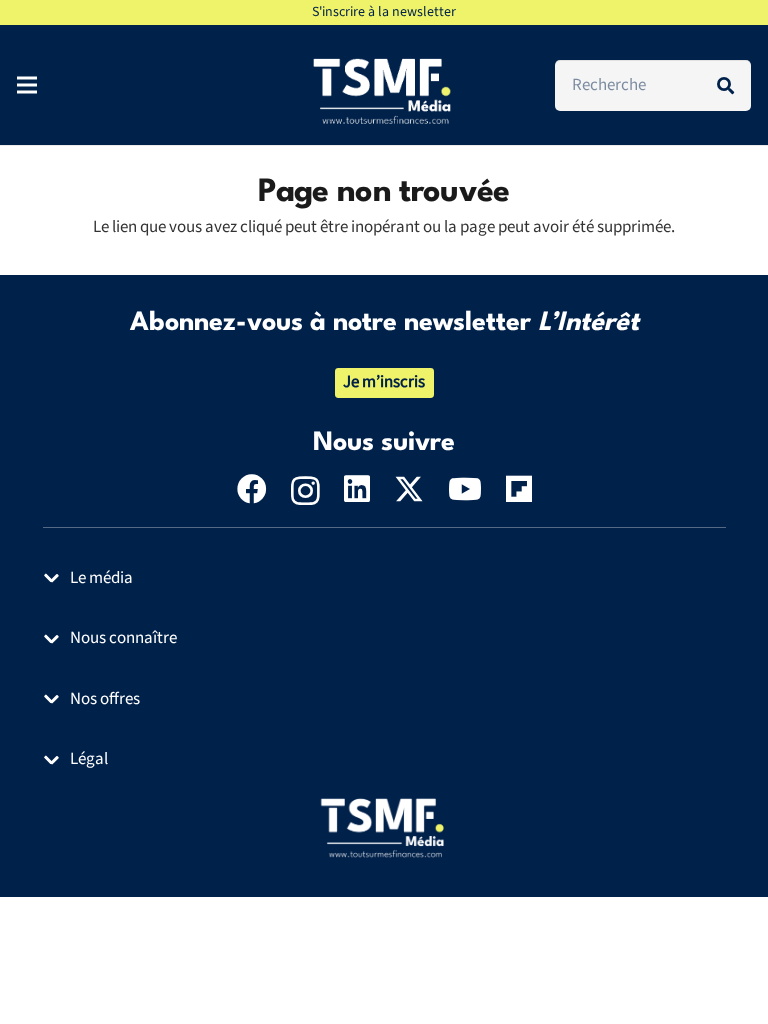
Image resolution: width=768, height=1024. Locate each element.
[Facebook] (252, 489)
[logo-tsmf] (383, 90)
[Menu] (26, 85)
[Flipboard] (519, 489)
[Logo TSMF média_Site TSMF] (384, 827)
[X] (409, 489)
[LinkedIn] (357, 489)
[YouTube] (465, 489)
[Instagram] (305, 490)
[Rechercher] (725, 85)
